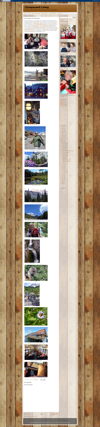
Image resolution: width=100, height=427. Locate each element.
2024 (63, 129)
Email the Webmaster (64, 21)
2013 (63, 177)
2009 (63, 182)
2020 (63, 135)
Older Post (55, 414)
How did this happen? (36, 13)
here (44, 31)
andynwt (60, 422)
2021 (63, 134)
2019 (63, 137)
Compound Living (37, 7)
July (63, 163)
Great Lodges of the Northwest (68, 150)
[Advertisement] (67, 115)
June (64, 164)
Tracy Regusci (64, 105)
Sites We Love (45, 13)
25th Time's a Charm (66, 161)
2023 (63, 131)
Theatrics (60, 13)
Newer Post (27, 414)
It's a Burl (54, 23)
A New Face (64, 156)
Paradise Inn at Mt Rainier (48, 25)
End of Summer (65, 153)
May (63, 166)
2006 (63, 183)
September (65, 147)
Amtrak (37, 21)
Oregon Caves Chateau (38, 23)
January (64, 172)
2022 (63, 132)
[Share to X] (43, 379)
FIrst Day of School (65, 152)
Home (25, 13)
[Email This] (40, 379)
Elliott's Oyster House (41, 27)
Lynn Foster (64, 102)
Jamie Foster (64, 100)
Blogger (68, 422)
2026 (63, 126)
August (64, 149)
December (65, 143)
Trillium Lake (36, 25)
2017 (63, 140)
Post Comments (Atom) (33, 416)
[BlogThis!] (41, 379)
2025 (63, 128)
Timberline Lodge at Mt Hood (40, 24)
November (65, 144)
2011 (63, 180)
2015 (63, 174)
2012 (63, 179)
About (29, 13)
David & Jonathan (52, 13)
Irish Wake (62, 96)
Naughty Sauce (65, 155)
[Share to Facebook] (44, 379)
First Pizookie (64, 158)
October (64, 146)
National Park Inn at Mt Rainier (39, 26)
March (64, 169)
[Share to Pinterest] (45, 379)
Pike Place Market (31, 27)
